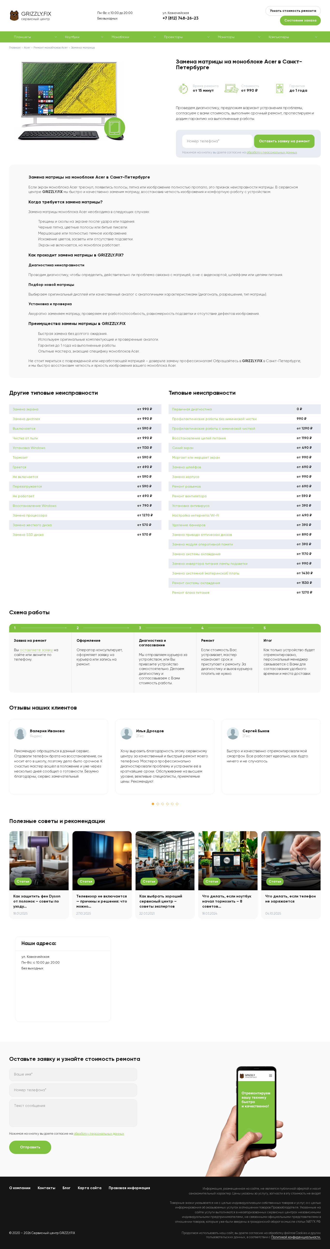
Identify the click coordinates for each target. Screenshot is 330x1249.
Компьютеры (279, 37)
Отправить (30, 1147)
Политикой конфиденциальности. (296, 1237)
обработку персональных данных (272, 152)
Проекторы (173, 37)
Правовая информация (129, 1188)
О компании (19, 1188)
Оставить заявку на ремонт (284, 141)
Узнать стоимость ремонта (293, 11)
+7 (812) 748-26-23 (181, 18)
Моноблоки (120, 37)
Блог (67, 1188)
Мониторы (226, 37)
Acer (27, 47)
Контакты (46, 1188)
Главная (15, 47)
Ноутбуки (72, 37)
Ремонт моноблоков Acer (51, 47)
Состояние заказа (300, 20)
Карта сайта (89, 1188)
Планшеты (22, 37)
